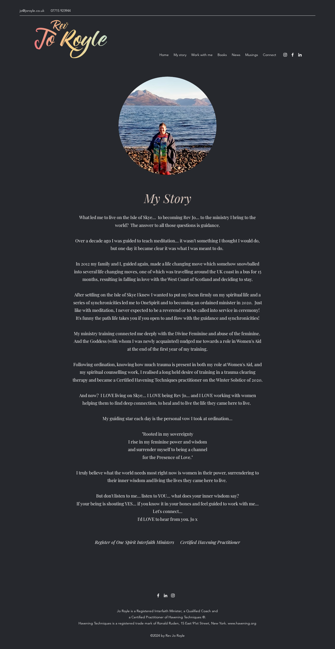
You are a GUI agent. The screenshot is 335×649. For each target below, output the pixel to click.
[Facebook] (292, 54)
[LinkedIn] (299, 54)
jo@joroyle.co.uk (32, 10)
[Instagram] (285, 54)
